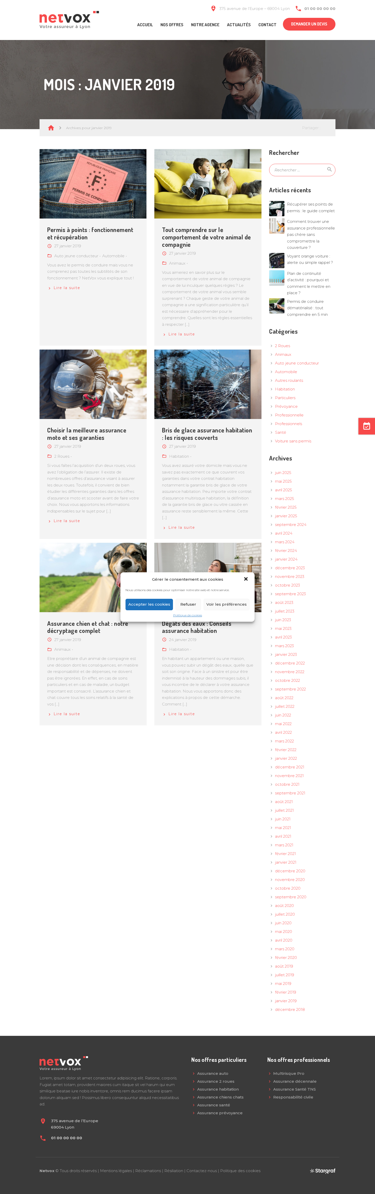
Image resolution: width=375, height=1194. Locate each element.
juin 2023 (283, 619)
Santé (280, 432)
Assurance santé (213, 1105)
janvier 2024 (286, 559)
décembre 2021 (289, 767)
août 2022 (284, 697)
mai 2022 (283, 723)
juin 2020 (283, 922)
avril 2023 (283, 637)
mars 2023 (284, 645)
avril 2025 (283, 489)
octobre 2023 (287, 585)
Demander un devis (309, 23)
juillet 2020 (285, 914)
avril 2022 (283, 732)
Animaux (283, 354)
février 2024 (286, 550)
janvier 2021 (285, 862)
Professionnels (288, 423)
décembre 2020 (290, 871)
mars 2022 (284, 741)
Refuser (188, 604)
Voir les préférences (226, 604)
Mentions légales (116, 1170)
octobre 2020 (288, 888)
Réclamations (148, 1170)
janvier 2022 (286, 758)
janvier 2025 (286, 515)
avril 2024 (283, 533)
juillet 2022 (284, 706)
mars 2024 (284, 541)
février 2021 (285, 853)
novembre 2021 (289, 775)
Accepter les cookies (149, 604)
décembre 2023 (290, 567)
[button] (246, 579)
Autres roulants (289, 380)
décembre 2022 (290, 663)
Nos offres (171, 24)
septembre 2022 (290, 689)
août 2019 (284, 966)
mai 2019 (283, 983)
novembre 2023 (289, 576)
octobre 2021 (287, 784)
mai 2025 (283, 481)
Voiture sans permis (293, 441)
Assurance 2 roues (215, 1081)
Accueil (145, 24)
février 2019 (285, 992)
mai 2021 (283, 827)
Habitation (285, 389)
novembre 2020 (290, 879)
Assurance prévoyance (220, 1112)
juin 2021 (283, 819)
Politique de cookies (187, 615)
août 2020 (284, 905)
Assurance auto (212, 1073)
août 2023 (284, 602)
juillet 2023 (284, 611)
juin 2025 (283, 472)
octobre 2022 (287, 680)
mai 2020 (283, 931)
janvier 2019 (286, 1000)
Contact (267, 24)
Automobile (286, 371)
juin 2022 (283, 715)
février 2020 (286, 957)
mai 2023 (283, 628)
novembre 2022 (289, 671)
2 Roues (282, 345)
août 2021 (284, 801)
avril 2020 (283, 940)
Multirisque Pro (288, 1073)
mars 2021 (284, 845)
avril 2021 (283, 836)
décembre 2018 (290, 1009)
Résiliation (173, 1170)
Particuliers (285, 397)
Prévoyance (286, 406)
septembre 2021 (290, 793)
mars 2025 (284, 498)
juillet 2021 (284, 810)
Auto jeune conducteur (297, 363)
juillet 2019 (284, 974)
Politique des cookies (240, 1170)
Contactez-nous (201, 1170)
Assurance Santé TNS (294, 1089)
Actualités (239, 24)
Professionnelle (289, 415)
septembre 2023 (290, 593)
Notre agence (205, 24)
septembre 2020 (290, 896)
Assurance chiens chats (220, 1097)
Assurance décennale (295, 1081)
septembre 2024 (290, 524)
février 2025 (286, 507)
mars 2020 (284, 948)
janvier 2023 (286, 654)
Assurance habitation (218, 1089)
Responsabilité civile (293, 1097)
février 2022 (285, 749)
